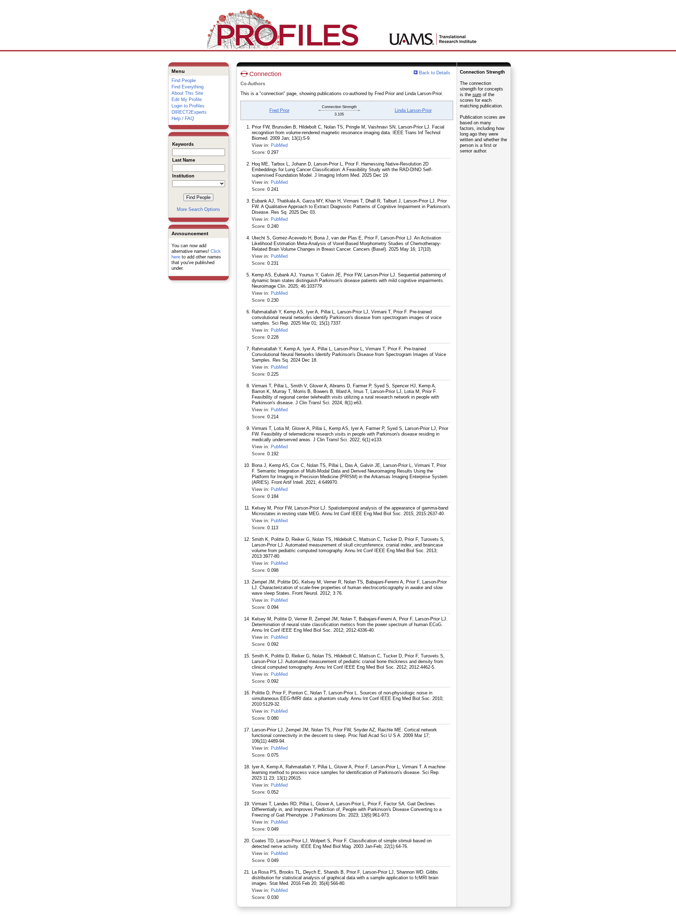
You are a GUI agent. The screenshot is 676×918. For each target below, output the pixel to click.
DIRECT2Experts (189, 112)
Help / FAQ (182, 118)
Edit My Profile (186, 99)
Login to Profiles (188, 105)
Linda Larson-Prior (413, 110)
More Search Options (198, 209)
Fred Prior (279, 110)
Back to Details (434, 72)
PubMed (279, 145)
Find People (183, 80)
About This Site (187, 93)
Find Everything (187, 86)
